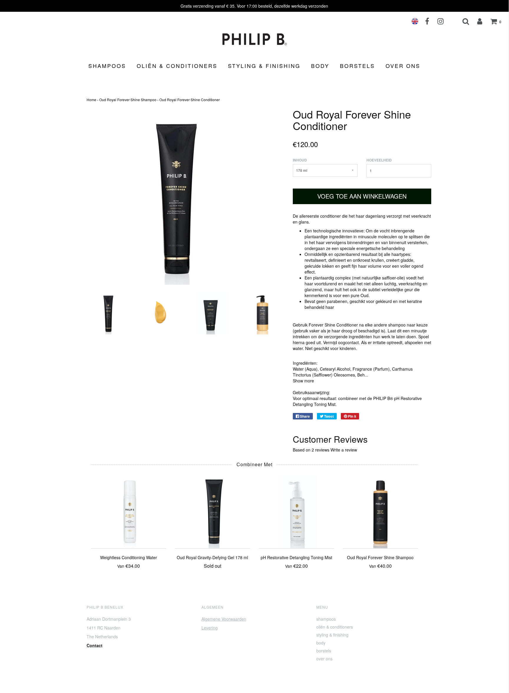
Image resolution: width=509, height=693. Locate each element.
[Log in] (476, 21)
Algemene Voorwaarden (223, 619)
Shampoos (107, 65)
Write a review (343, 450)
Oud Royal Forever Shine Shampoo (127, 99)
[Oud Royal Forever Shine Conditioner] (108, 312)
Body (320, 65)
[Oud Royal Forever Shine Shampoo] (380, 510)
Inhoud (300, 160)
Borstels (357, 65)
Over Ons (403, 65)
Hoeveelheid (379, 160)
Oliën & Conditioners (177, 65)
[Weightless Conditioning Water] (128, 510)
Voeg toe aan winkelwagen (361, 196)
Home (91, 99)
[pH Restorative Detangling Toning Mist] (296, 510)
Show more (303, 381)
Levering (209, 628)
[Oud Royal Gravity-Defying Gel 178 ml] (212, 510)
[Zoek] (462, 21)
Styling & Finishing (264, 65)
